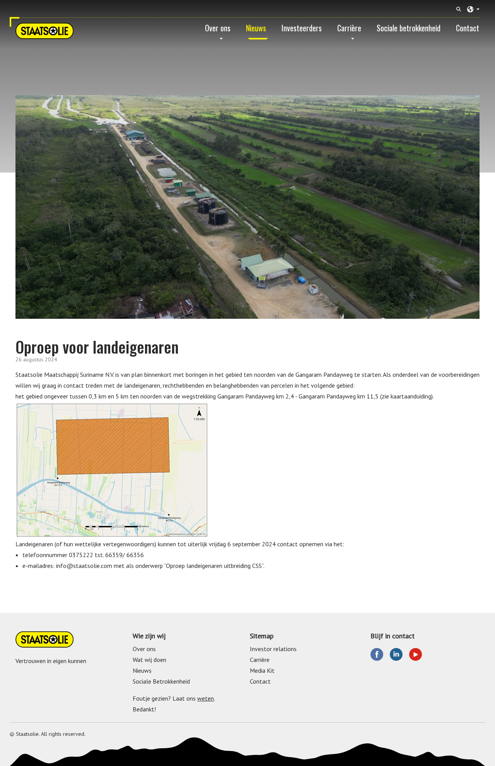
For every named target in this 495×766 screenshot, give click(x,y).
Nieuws (256, 28)
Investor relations (273, 649)
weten (205, 698)
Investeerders (302, 28)
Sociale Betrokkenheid (161, 681)
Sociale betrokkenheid (408, 28)
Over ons (217, 28)
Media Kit (262, 670)
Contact (467, 28)
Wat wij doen (149, 659)
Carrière (349, 28)
